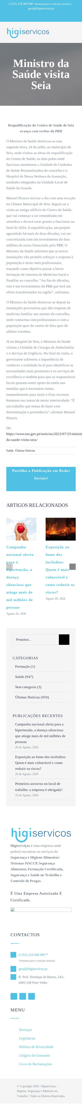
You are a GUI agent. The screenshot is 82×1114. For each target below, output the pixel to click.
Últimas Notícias (25, 450)
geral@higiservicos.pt (41, 8)
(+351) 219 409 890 (21, 3)
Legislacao (27, 1038)
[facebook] (22, 996)
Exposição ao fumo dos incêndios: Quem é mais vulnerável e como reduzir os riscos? (60, 569)
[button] (9, 567)
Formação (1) (25, 666)
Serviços (25, 1030)
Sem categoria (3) (28, 687)
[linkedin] (14, 996)
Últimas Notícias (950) (32, 697)
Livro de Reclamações (35, 1064)
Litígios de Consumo (34, 1055)
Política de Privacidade (36, 1047)
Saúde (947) (24, 677)
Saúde (9, 450)
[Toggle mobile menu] (74, 30)
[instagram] (31, 996)
